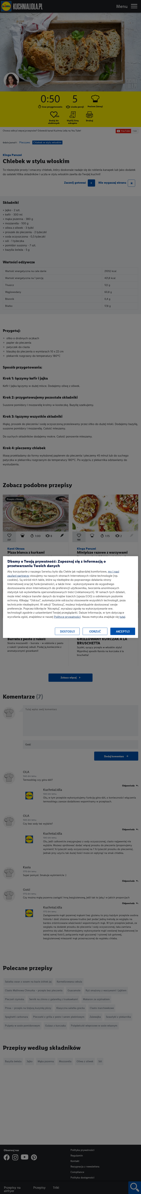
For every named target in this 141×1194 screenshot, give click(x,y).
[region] (70, 597)
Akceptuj (123, 631)
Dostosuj (67, 631)
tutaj (122, 616)
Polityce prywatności (67, 616)
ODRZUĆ (95, 631)
